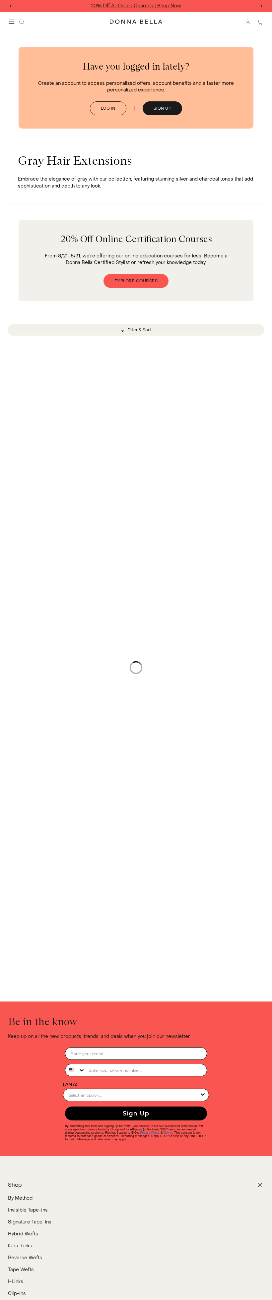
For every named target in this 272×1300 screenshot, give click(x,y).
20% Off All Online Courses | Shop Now (136, 6)
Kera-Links (20, 1246)
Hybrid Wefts (23, 1234)
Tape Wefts (21, 1270)
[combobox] (75, 1070)
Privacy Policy (150, 1132)
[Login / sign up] (247, 22)
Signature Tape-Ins (29, 1222)
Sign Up (136, 1113)
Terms (168, 1132)
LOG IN (108, 108)
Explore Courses (136, 281)
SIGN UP (162, 108)
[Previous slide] (10, 6)
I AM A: (70, 1084)
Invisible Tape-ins (28, 1210)
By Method (20, 1198)
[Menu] (11, 22)
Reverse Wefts (25, 1258)
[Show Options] (202, 1095)
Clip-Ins (17, 1293)
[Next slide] (261, 6)
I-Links (15, 1281)
